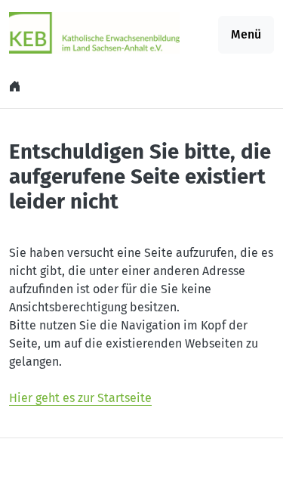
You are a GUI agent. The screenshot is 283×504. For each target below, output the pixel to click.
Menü (246, 34)
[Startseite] (16, 86)
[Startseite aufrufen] (94, 32)
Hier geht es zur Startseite (80, 398)
